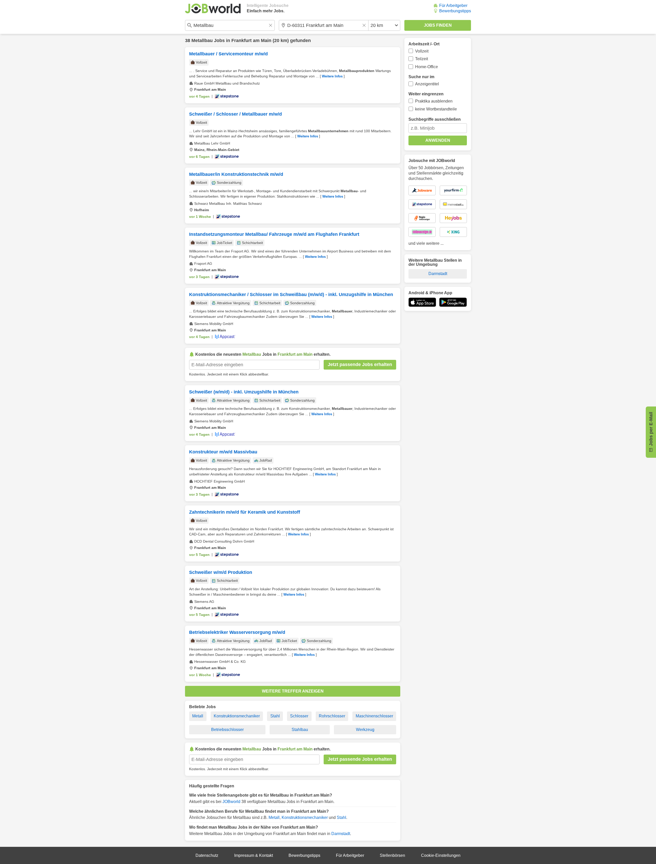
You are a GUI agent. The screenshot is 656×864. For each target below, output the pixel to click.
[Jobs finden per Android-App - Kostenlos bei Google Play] (453, 302)
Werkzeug (365, 729)
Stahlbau (300, 729)
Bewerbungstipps (455, 11)
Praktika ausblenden (434, 101)
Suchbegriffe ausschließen (434, 119)
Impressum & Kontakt (253, 855)
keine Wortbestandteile (436, 109)
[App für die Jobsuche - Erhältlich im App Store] (422, 302)
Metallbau (202, 40)
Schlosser (299, 716)
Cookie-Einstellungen (440, 855)
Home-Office (426, 67)
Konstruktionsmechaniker (237, 716)
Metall (197, 716)
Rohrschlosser (332, 716)
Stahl (275, 716)
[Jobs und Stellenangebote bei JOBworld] (213, 8)
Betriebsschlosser (227, 729)
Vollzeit (421, 51)
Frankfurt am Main (251, 40)
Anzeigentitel (427, 84)
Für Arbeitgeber (453, 5)
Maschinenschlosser (374, 716)
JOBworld (231, 801)
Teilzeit (421, 59)
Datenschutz (207, 855)
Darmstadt (340, 833)
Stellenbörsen (392, 855)
